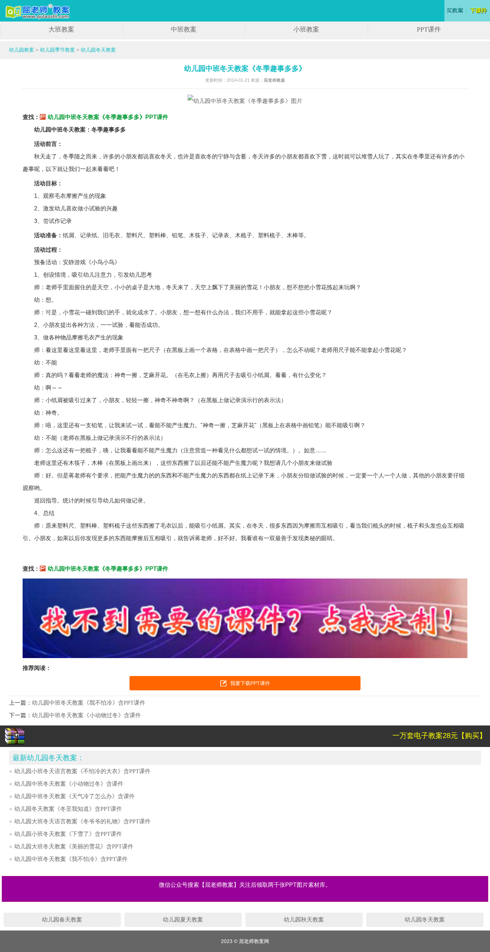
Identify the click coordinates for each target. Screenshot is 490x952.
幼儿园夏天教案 (183, 920)
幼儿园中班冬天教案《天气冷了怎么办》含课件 (74, 796)
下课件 (479, 11)
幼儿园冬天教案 (98, 50)
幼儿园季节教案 (57, 50)
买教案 (455, 11)
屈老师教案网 (38, 12)
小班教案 (306, 29)
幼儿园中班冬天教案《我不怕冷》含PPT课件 (88, 703)
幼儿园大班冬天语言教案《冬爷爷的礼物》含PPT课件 (82, 821)
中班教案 (184, 29)
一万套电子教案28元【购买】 (439, 735)
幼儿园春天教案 (62, 920)
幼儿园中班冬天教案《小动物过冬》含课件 (86, 715)
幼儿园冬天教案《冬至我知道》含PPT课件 (68, 809)
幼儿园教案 (21, 50)
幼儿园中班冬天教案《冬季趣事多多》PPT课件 (108, 117)
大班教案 (61, 29)
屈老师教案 (274, 80)
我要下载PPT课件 (250, 683)
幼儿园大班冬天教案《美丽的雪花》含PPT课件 (73, 846)
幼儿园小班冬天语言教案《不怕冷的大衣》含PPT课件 (82, 771)
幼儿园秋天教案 (304, 920)
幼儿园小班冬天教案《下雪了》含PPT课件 (68, 834)
